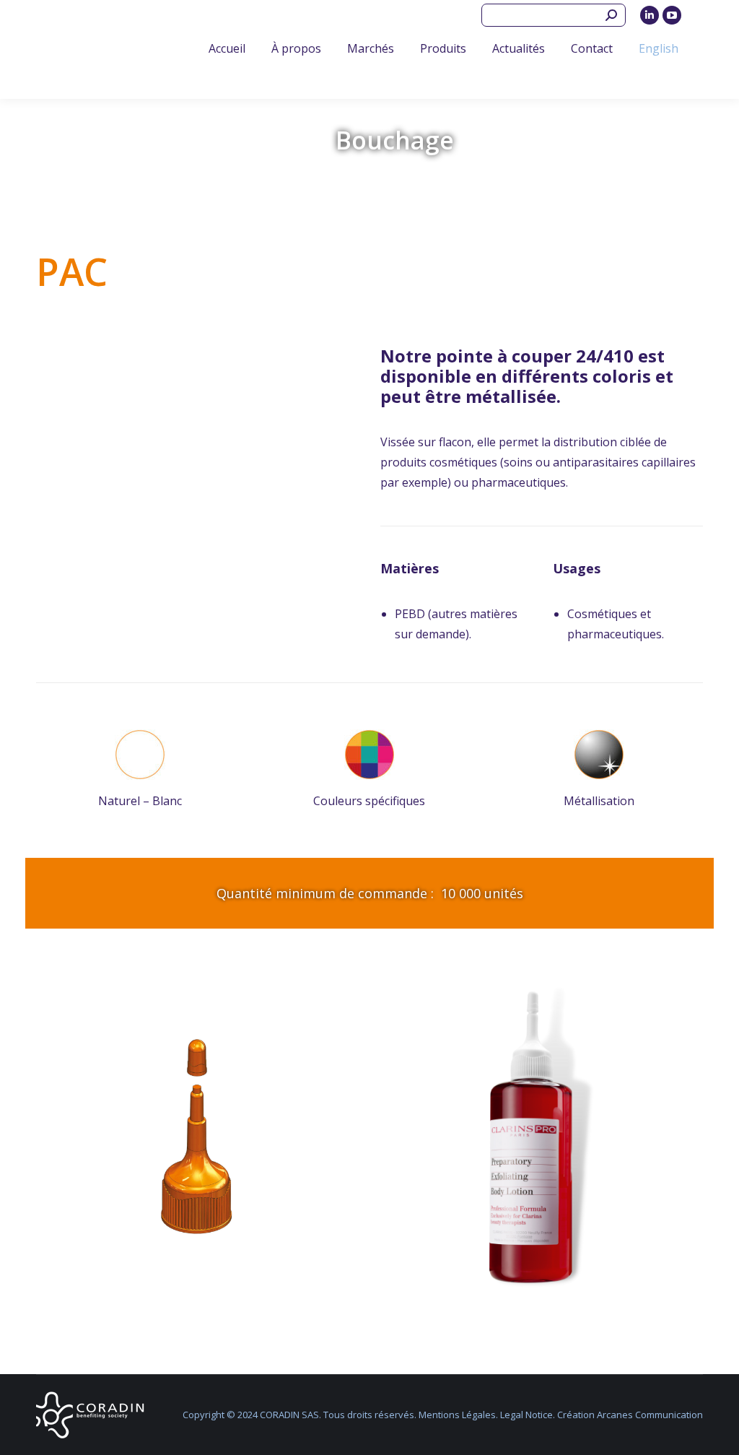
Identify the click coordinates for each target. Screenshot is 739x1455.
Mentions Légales (457, 1414)
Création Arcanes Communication (630, 1414)
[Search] (611, 15)
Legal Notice (526, 1414)
